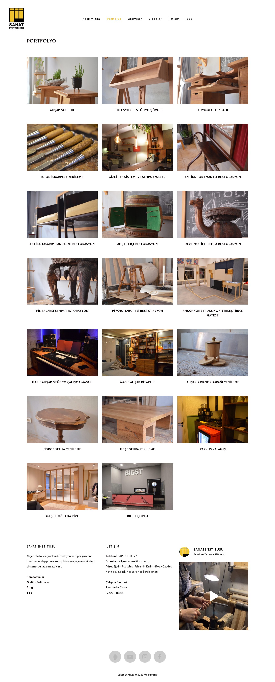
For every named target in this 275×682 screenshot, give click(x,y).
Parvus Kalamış (213, 449)
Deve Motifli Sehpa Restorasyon (213, 244)
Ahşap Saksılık (62, 110)
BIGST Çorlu (137, 516)
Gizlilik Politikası (38, 582)
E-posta (111, 561)
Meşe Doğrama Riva (62, 516)
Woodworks (150, 674)
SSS (29, 592)
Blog (30, 587)
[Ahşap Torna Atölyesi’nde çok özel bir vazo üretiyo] (213, 596)
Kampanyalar (35, 577)
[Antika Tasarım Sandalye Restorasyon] (62, 214)
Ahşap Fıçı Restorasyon (137, 244)
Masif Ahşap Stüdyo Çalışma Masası (62, 382)
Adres (109, 566)
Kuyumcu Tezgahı (212, 110)
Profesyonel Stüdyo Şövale (137, 110)
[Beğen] (31, 100)
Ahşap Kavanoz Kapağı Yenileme (213, 382)
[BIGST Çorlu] (137, 486)
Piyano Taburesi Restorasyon (137, 311)
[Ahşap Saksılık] (62, 80)
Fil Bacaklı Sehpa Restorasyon (62, 311)
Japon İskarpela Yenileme (62, 177)
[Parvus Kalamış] (212, 419)
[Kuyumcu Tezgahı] (212, 80)
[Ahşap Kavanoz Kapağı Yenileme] (212, 352)
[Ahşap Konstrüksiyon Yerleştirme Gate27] (212, 281)
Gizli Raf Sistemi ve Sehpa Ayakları (137, 177)
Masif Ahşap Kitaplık (137, 382)
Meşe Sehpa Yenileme (137, 449)
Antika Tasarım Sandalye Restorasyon (62, 244)
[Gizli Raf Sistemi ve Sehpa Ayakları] (137, 147)
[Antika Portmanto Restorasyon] (212, 147)
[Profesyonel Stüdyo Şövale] (137, 80)
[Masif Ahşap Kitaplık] (137, 352)
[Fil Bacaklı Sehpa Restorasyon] (62, 281)
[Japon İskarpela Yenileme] (62, 147)
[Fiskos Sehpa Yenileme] (62, 419)
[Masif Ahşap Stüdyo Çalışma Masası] (62, 352)
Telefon (111, 556)
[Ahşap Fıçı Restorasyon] (137, 214)
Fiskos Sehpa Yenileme (62, 449)
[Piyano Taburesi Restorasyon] (137, 281)
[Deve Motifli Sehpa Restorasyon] (212, 214)
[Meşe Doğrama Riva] (62, 486)
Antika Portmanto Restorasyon (213, 177)
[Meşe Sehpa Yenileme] (137, 419)
